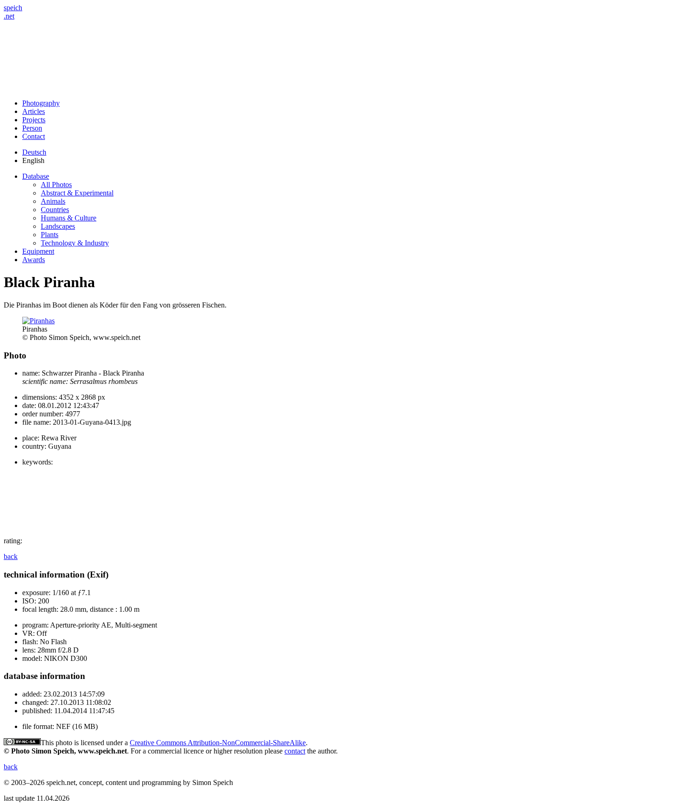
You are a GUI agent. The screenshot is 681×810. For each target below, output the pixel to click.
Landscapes (58, 226)
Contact (33, 136)
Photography (41, 103)
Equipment (38, 251)
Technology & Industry (75, 243)
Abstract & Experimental (77, 193)
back (11, 556)
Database (35, 176)
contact (294, 751)
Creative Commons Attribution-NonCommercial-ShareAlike (218, 743)
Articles (33, 111)
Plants (49, 235)
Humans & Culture (68, 218)
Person (32, 128)
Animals (53, 201)
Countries (55, 209)
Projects (33, 120)
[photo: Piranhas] (38, 321)
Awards (33, 260)
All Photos (56, 184)
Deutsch (34, 152)
